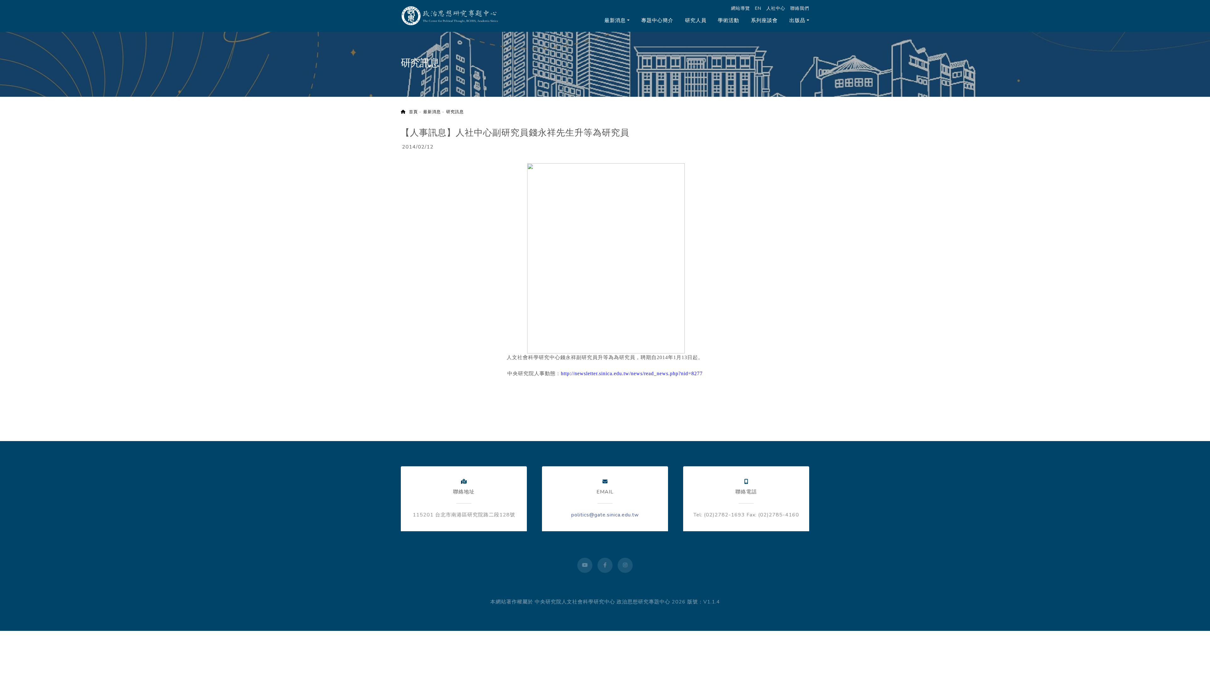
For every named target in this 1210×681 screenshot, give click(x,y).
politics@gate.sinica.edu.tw (605, 514)
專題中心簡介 (657, 20)
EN (758, 8)
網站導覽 (740, 8)
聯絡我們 (799, 8)
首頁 (411, 112)
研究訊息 (455, 112)
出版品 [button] (797, 20)
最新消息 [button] (615, 20)
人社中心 (775, 8)
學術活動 (728, 20)
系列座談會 (764, 20)
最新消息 (432, 112)
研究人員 (695, 20)
